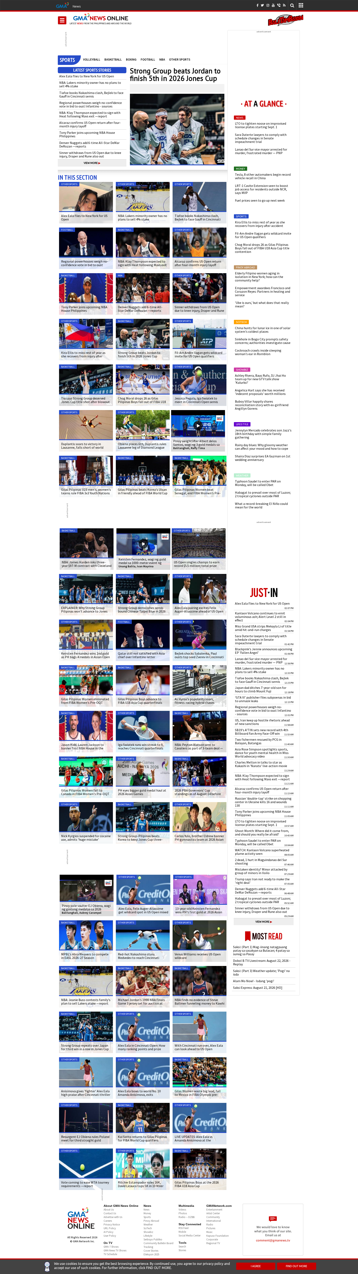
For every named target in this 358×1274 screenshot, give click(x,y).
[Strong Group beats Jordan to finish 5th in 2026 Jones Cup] (177, 129)
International (213, 1221)
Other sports (179, 59)
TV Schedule (110, 1254)
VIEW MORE (92, 163)
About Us (109, 1209)
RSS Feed (184, 1228)
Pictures (210, 1228)
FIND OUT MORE (296, 1266)
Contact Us (110, 1213)
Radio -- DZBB (187, 1217)
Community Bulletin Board (158, 1243)
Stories (182, 1250)
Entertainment (214, 1209)
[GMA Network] (62, 5)
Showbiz (148, 1232)
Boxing (131, 59)
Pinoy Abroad (151, 1221)
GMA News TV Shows (115, 1250)
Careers (108, 1221)
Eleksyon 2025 (151, 1254)
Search (182, 1246)
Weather (148, 1224)
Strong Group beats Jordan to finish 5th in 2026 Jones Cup (175, 74)
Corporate (212, 1239)
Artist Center (213, 1213)
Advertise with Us (113, 1217)
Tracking (148, 1247)
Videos (182, 1209)
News (77, 6)
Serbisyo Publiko (153, 1239)
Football (148, 59)
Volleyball (91, 59)
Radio (209, 1224)
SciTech (148, 1228)
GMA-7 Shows (111, 1246)
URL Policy (110, 1228)
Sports (147, 1217)
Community (213, 1217)
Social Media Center (190, 1235)
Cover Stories (151, 1250)
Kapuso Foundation (217, 1235)
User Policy (110, 1235)
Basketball (113, 59)
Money (147, 1213)
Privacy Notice (112, 1224)
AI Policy (108, 1232)
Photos (183, 1213)
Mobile (182, 1232)
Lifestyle (148, 1235)
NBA (162, 59)
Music (209, 1232)
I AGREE (256, 1266)
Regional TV (213, 1243)
